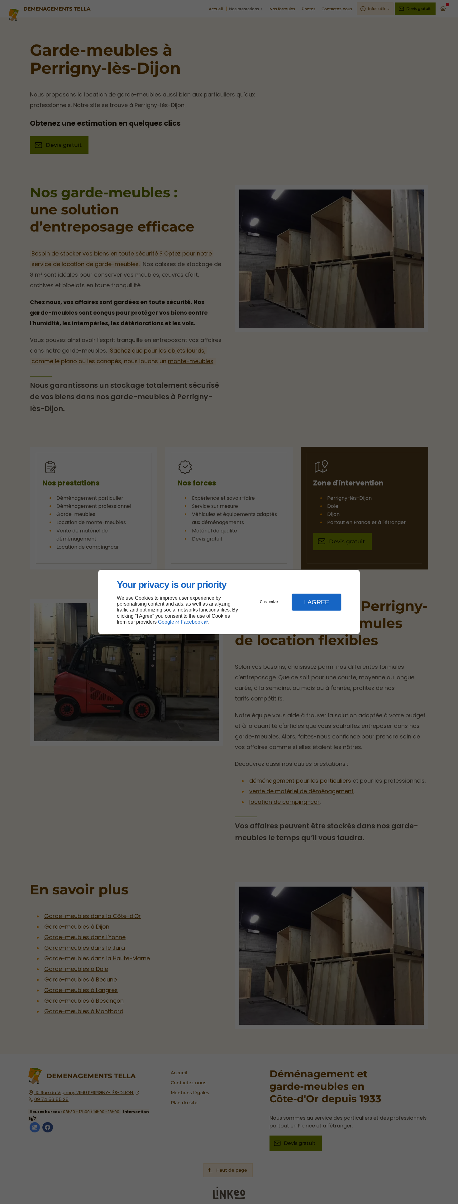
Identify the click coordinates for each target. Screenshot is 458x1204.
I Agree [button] (316, 602)
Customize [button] (269, 602)
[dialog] (229, 602)
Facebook (192, 622)
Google (166, 622)
